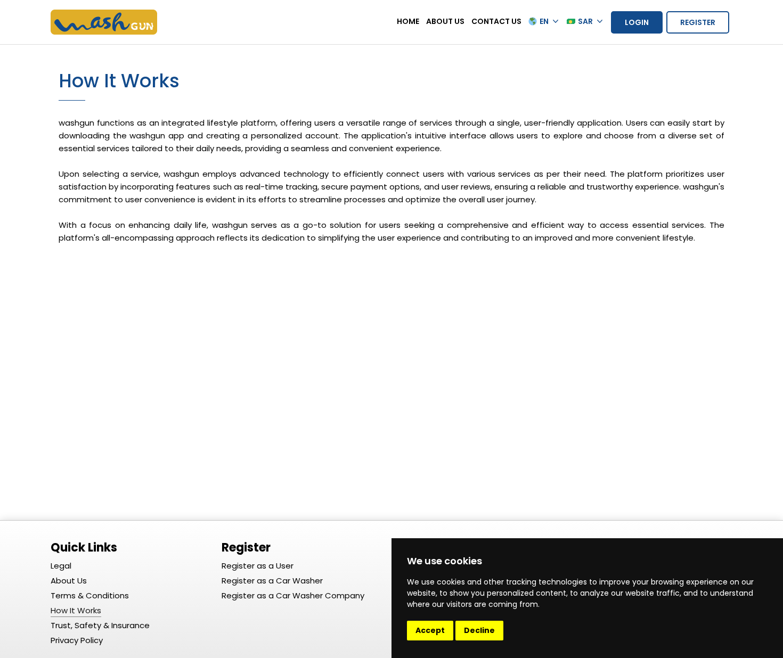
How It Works (76, 610)
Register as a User (257, 566)
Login (637, 22)
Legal (61, 566)
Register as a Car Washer (272, 581)
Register (697, 22)
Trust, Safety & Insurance (100, 625)
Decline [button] (479, 630)
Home (408, 21)
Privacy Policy (77, 640)
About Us (445, 21)
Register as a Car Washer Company (293, 595)
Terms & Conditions (90, 595)
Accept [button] (430, 630)
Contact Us (496, 21)
